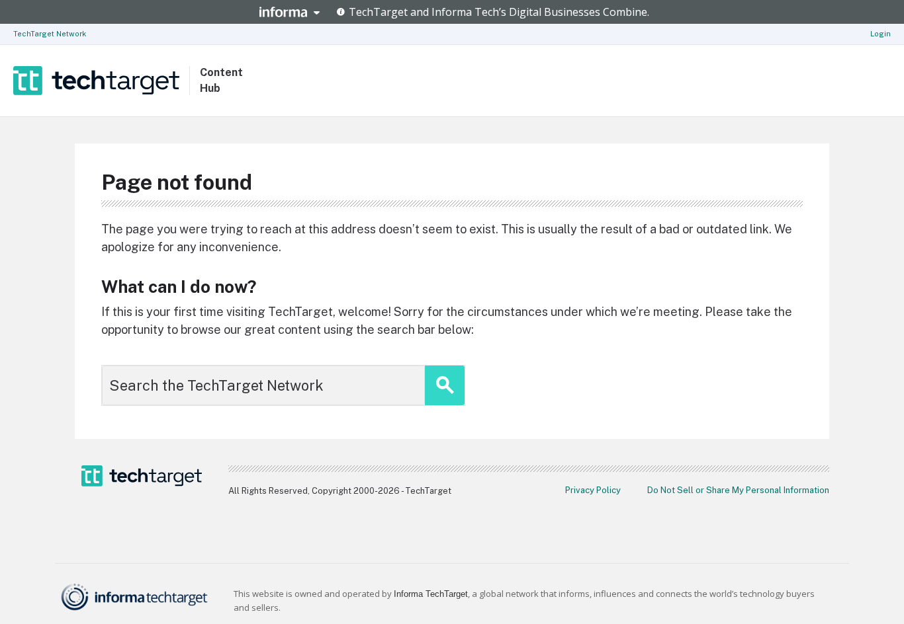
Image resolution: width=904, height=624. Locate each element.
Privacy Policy (593, 490)
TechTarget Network (49, 34)
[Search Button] (445, 385)
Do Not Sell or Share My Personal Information (738, 490)
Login (880, 34)
